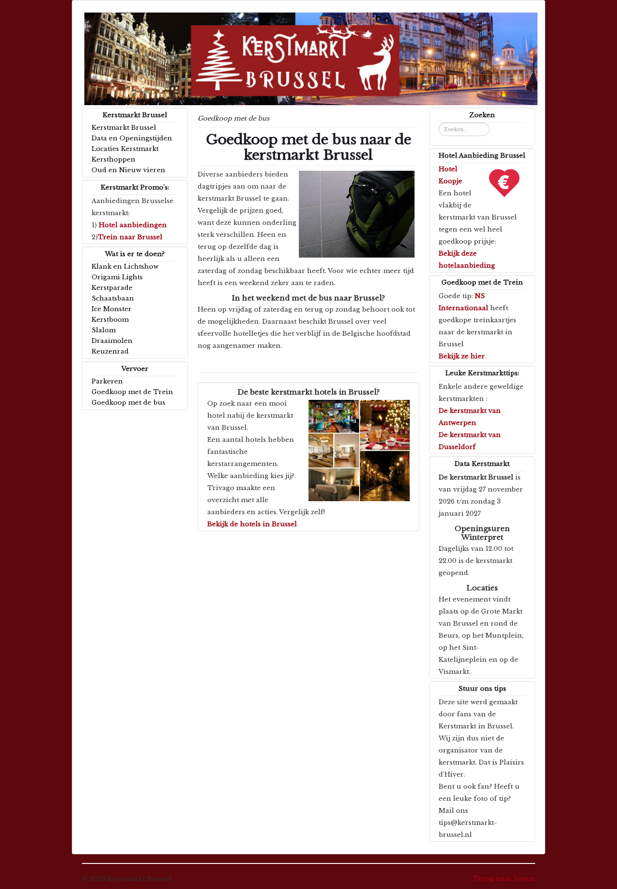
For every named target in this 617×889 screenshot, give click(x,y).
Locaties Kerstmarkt (125, 149)
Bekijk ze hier (462, 356)
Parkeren (107, 381)
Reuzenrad (110, 351)
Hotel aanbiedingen (133, 225)
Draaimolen (112, 341)
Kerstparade (112, 288)
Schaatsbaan (113, 298)
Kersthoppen (113, 159)
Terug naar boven (504, 879)
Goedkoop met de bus (128, 402)
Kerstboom (110, 319)
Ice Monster (112, 309)
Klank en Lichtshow (125, 266)
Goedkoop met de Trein (132, 392)
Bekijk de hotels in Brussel (252, 524)
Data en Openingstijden (132, 138)
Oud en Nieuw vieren (128, 170)
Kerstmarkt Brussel (124, 127)
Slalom (104, 330)
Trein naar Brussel (130, 237)
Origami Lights (117, 277)
